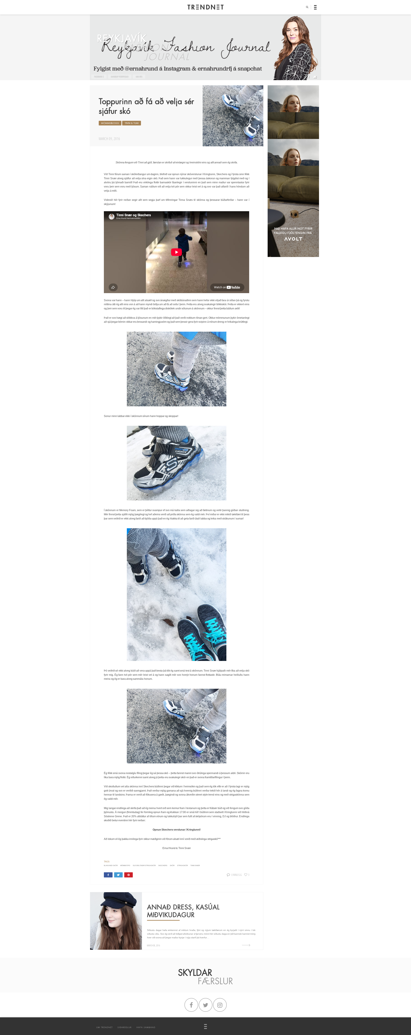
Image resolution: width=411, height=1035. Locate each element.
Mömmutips (125, 865)
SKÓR (172, 865)
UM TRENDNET (104, 1027)
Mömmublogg (110, 123)
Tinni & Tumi (132, 123)
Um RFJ (139, 76)
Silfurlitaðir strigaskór (144, 865)
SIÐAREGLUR (125, 1027)
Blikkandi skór (111, 865)
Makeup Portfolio (119, 76)
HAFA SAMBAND (145, 1027)
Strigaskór (182, 865)
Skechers (162, 865)
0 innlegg (236, 874)
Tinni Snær (195, 865)
